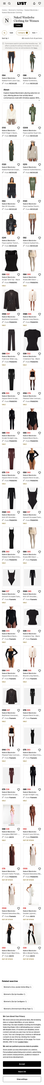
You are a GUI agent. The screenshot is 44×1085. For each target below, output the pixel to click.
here (35, 48)
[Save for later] (18, 75)
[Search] (9, 3)
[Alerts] (34, 3)
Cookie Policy (23, 1042)
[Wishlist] (39, 3)
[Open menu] (4, 3)
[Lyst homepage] (22, 3)
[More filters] (4, 32)
